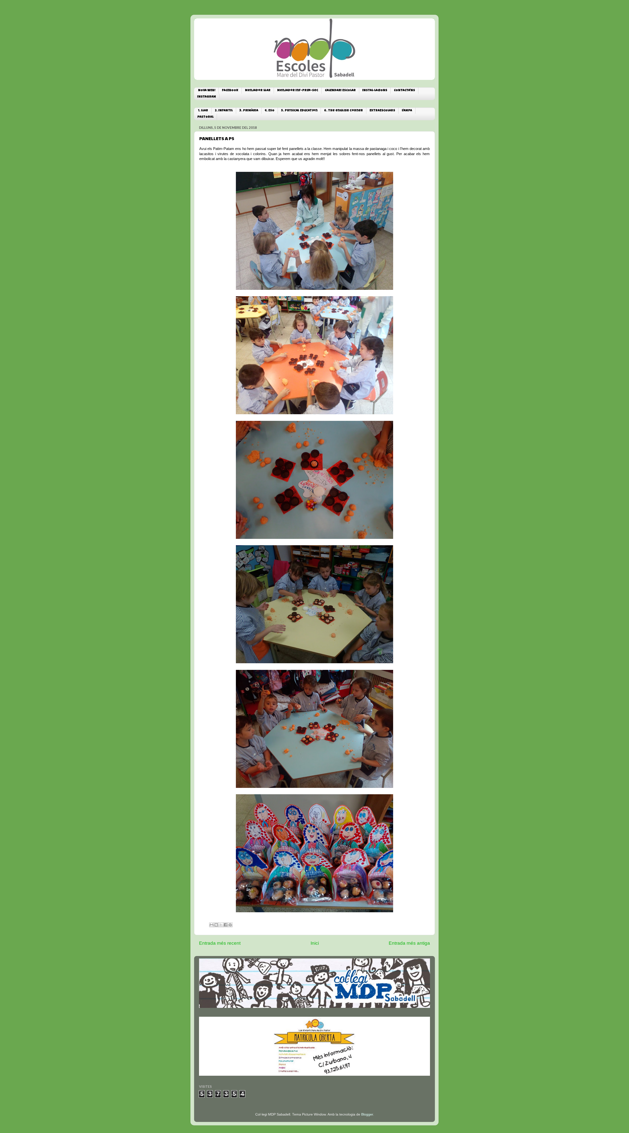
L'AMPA (407, 110)
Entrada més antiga (409, 943)
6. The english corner (343, 110)
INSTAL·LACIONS (374, 90)
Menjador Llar (258, 90)
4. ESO (269, 110)
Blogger (367, 1114)
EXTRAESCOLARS (382, 110)
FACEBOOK (230, 90)
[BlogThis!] (216, 924)
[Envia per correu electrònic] (211, 924)
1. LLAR (203, 110)
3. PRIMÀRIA (248, 110)
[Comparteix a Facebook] (225, 924)
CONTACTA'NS (404, 90)
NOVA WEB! (206, 90)
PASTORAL (205, 117)
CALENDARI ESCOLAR (340, 90)
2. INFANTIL (224, 110)
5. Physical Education (299, 110)
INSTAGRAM (206, 97)
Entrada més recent (220, 943)
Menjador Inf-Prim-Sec (297, 90)
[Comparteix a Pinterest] (230, 924)
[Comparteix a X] (220, 924)
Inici (315, 943)
